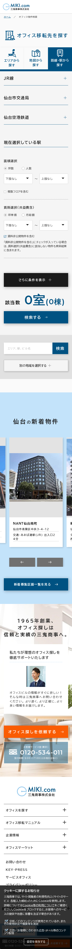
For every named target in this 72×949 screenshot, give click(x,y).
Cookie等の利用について (39, 905)
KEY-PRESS (16, 869)
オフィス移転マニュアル (23, 822)
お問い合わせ (16, 862)
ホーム (7, 16)
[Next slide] (50, 562)
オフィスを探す (17, 810)
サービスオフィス (18, 877)
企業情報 (12, 835)
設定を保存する (36, 941)
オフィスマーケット (19, 847)
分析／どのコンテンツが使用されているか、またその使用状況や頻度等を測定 (35, 922)
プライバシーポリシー (22, 885)
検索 (60, 348)
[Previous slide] (22, 562)
